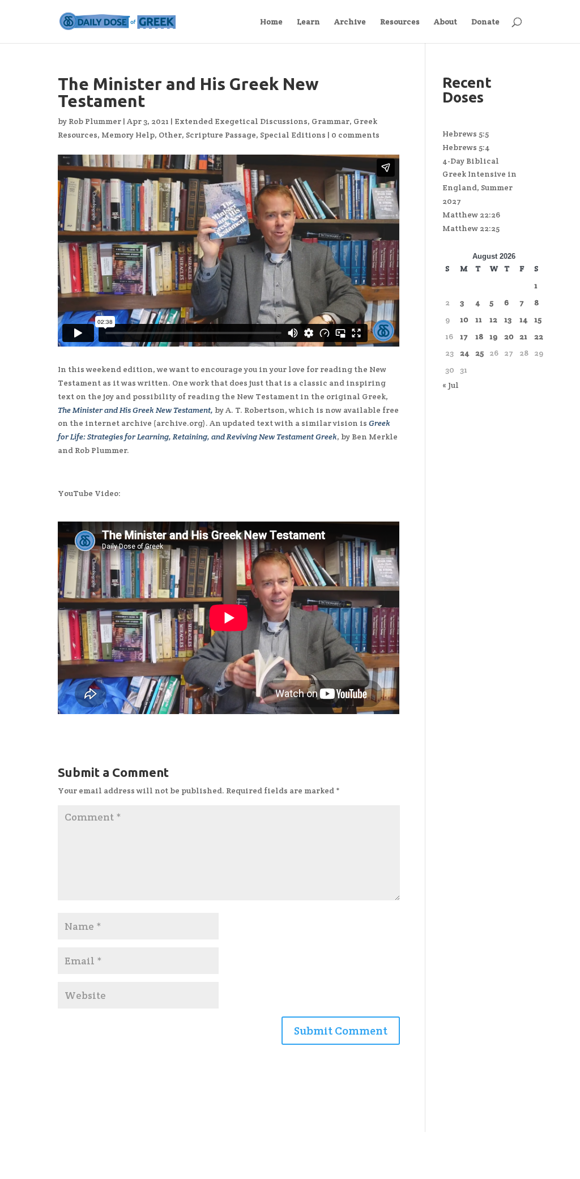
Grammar (330, 121)
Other (170, 135)
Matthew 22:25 (471, 228)
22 (538, 336)
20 (509, 336)
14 (523, 319)
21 (523, 336)
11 (478, 319)
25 (479, 353)
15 (537, 319)
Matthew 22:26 (471, 215)
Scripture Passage (221, 135)
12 (493, 319)
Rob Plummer (95, 121)
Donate (485, 22)
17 (464, 336)
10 (464, 319)
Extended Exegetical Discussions (241, 121)
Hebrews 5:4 (466, 147)
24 (465, 353)
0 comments (355, 135)
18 (479, 336)
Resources (400, 22)
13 (507, 319)
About (445, 22)
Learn (308, 22)
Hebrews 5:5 (465, 134)
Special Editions (293, 135)
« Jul (450, 385)
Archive (350, 22)
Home (271, 22)
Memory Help (128, 135)
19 (493, 336)
